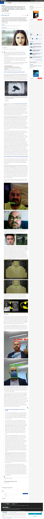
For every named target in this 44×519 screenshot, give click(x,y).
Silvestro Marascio (4, 27)
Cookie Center (27, 505)
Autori (5, 505)
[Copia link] (6, 15)
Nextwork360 (3, 508)
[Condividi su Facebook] (1, 15)
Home (2, 13)
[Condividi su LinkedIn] (3, 15)
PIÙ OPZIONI (35, 516)
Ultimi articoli (15, 2)
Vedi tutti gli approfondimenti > (39, 59)
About (3, 505)
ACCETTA (35, 513)
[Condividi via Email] (5, 15)
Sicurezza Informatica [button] (37, 2)
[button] (2, 3)
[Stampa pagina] (8, 15)
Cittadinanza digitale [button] (25, 2)
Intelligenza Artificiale (32, 2)
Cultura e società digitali (7, 13)
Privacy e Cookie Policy (13, 505)
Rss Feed (9, 505)
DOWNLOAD (39, 19)
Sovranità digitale (20, 2)
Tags (7, 505)
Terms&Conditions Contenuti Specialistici (20, 505)
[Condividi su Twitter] (4, 15)
